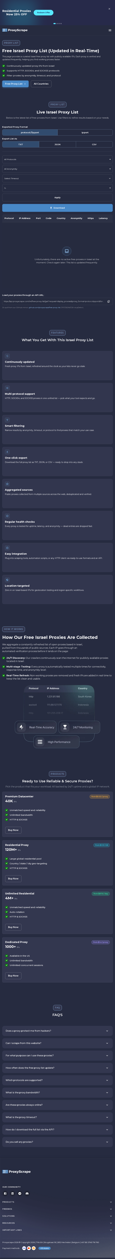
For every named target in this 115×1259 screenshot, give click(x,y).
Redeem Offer (43, 13)
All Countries (41, 83)
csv (94, 144)
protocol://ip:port (30, 132)
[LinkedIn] (12, 1193)
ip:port (85, 132)
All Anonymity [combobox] (10, 169)
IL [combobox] (5, 188)
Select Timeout (11, 178)
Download (59, 207)
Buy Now (13, 830)
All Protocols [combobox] (10, 159)
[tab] (54, 23)
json (57, 144)
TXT (20, 144)
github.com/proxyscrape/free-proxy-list (44, 307)
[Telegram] (20, 1193)
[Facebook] (5, 1193)
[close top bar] (109, 9)
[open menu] (110, 30)
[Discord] (27, 1193)
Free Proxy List (13, 83)
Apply (57, 197)
